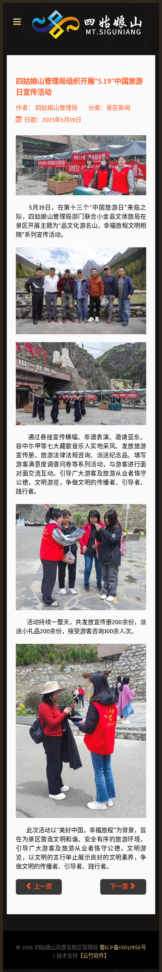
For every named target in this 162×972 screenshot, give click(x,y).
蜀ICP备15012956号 (122, 947)
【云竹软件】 (93, 955)
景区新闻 (118, 107)
